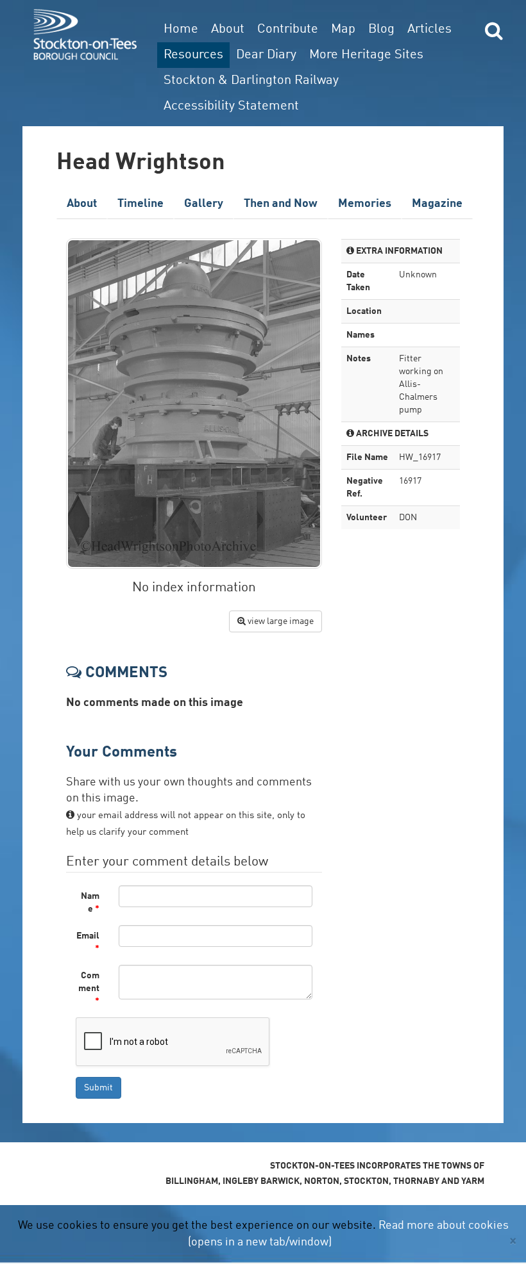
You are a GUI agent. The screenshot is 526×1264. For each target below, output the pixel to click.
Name (90, 903)
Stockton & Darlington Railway (251, 80)
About (227, 29)
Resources (193, 55)
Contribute (287, 29)
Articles (429, 29)
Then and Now (281, 203)
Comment (88, 988)
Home (181, 29)
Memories (364, 203)
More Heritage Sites (366, 55)
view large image (280, 621)
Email (87, 942)
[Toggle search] (494, 30)
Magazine (437, 203)
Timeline (140, 203)
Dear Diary (266, 55)
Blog (381, 29)
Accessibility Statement (231, 106)
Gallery (203, 203)
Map (343, 29)
